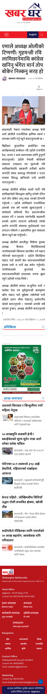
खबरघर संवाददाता (16, 78)
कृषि (23, 648)
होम (7, 639)
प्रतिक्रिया (10, 327)
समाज (7, 643)
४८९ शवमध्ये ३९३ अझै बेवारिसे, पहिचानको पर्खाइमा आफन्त (21, 468)
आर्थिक (8, 648)
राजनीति (39, 643)
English (33, 35)
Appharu (35, 691)
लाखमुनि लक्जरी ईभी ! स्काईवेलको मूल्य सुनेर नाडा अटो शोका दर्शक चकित (21, 439)
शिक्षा (39, 639)
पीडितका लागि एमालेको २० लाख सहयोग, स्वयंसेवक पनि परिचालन (23, 535)
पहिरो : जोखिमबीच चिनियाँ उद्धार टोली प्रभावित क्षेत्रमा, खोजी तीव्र (22, 502)
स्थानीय (23, 643)
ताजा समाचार (13, 398)
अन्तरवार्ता (23, 639)
